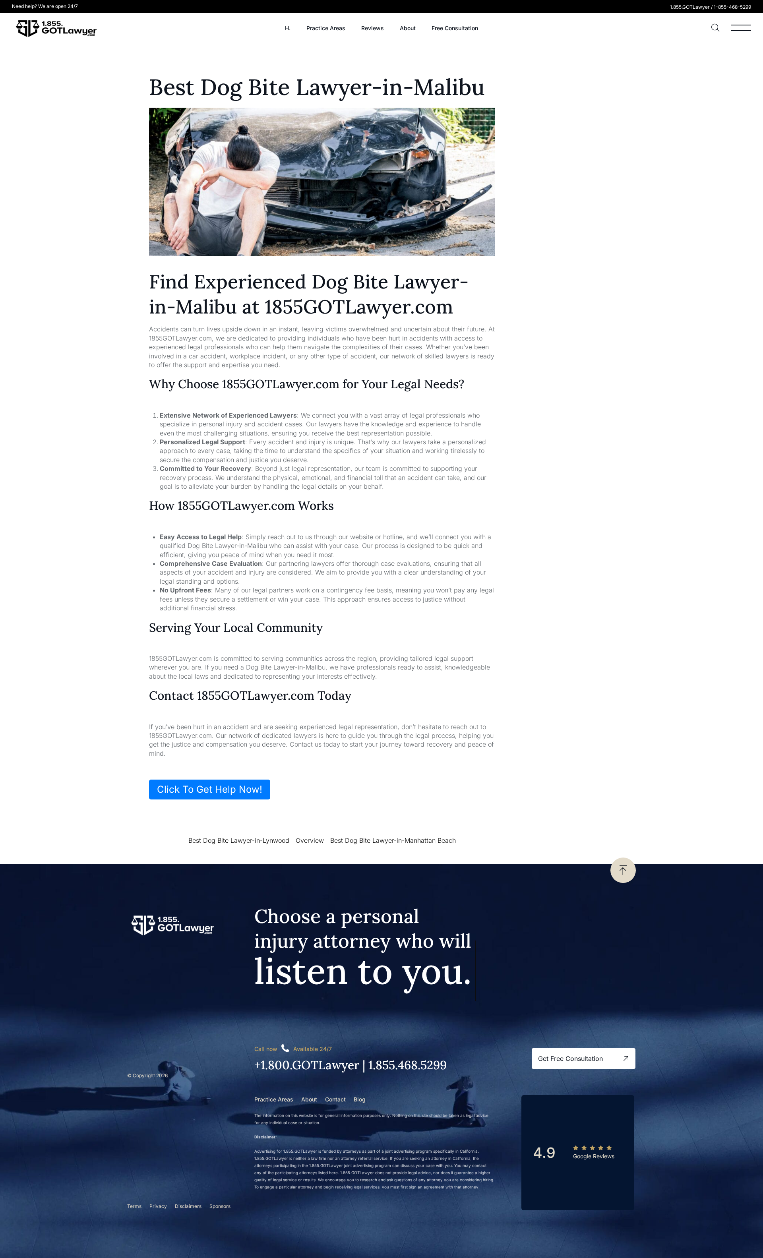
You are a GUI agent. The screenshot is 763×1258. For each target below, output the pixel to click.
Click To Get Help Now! (209, 789)
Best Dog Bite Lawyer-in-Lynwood (238, 840)
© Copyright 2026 (147, 1075)
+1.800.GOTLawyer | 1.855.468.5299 (350, 1064)
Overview (310, 840)
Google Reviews (593, 1156)
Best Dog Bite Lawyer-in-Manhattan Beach (393, 840)
